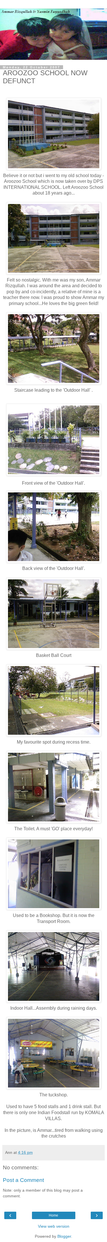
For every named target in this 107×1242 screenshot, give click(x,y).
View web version (53, 1226)
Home (53, 1215)
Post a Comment (23, 1180)
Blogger (64, 1236)
